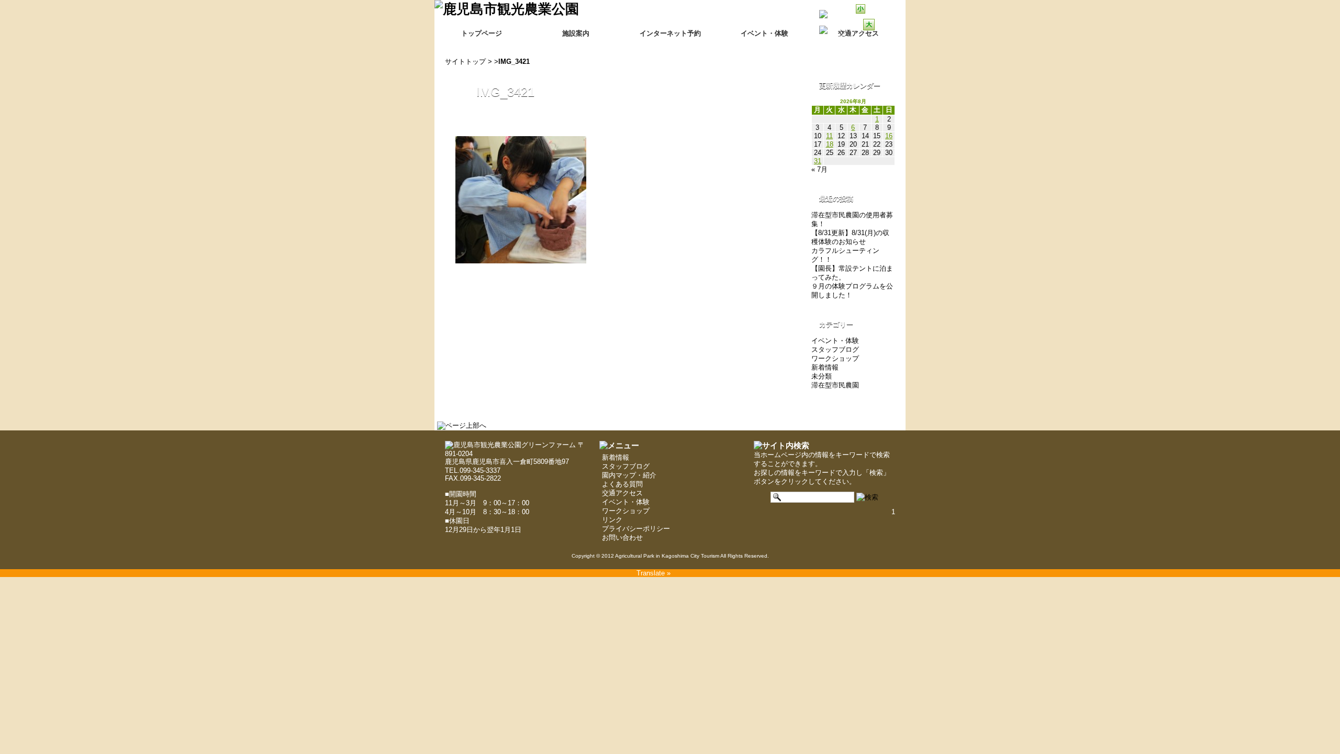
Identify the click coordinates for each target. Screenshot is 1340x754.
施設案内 (575, 33)
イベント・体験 (764, 33)
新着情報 (825, 367)
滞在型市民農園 (835, 385)
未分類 (821, 376)
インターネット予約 (670, 33)
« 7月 (819, 169)
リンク (612, 520)
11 (829, 136)
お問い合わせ (622, 537)
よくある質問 (622, 484)
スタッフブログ (835, 349)
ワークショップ (835, 358)
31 (817, 161)
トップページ (481, 33)
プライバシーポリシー (636, 529)
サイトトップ (465, 61)
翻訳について (851, 37)
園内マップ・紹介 (629, 475)
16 (888, 136)
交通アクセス (622, 493)
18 (829, 144)
